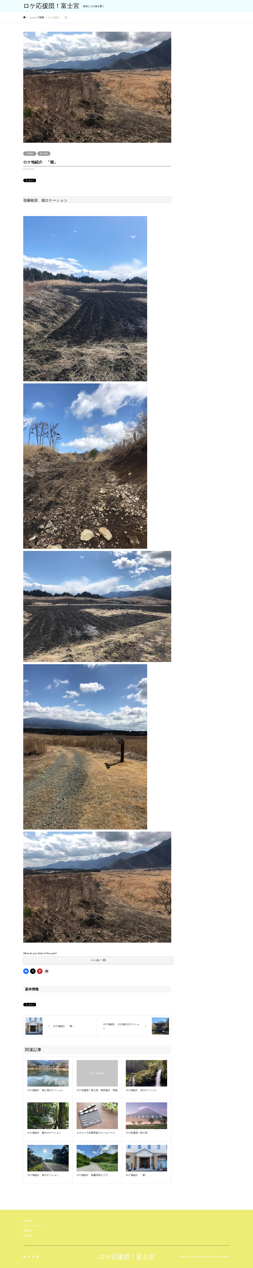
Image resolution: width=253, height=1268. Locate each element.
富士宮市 (44, 153)
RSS (38, 1256)
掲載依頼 (27, 1230)
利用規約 (27, 1235)
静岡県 (30, 153)
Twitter (24, 1256)
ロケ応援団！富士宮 (126, 1256)
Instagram (33, 1256)
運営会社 (27, 1221)
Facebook (29, 1256)
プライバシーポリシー (33, 1226)
